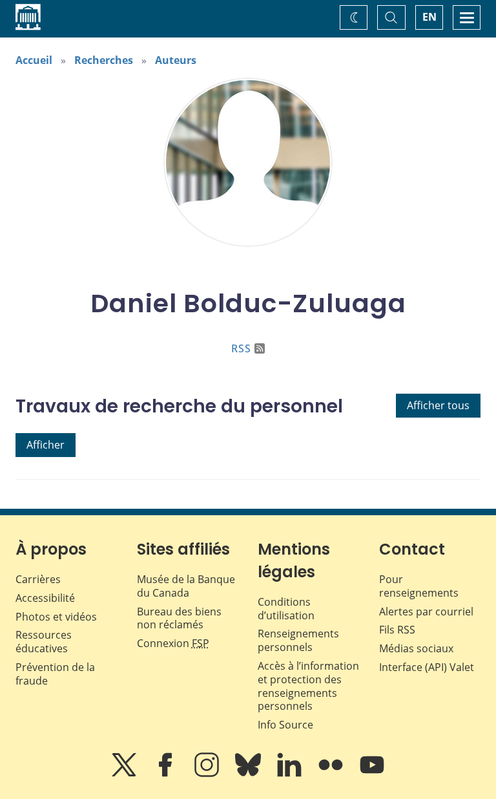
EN (429, 17)
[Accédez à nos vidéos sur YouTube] (372, 774)
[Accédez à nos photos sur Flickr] (332, 774)
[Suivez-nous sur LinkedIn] (290, 774)
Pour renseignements (419, 586)
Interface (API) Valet (426, 667)
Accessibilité (45, 598)
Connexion (173, 643)
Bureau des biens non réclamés (179, 618)
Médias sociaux (416, 648)
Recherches (103, 60)
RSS (241, 348)
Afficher (45, 445)
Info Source (285, 725)
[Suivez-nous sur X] (125, 774)
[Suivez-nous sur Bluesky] (249, 774)
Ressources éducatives (44, 641)
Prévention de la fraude (55, 674)
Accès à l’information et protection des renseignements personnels (308, 686)
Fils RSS (397, 630)
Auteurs (175, 60)
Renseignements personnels (298, 640)
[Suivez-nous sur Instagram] (208, 774)
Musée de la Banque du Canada (186, 586)
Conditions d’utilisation (286, 609)
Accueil (34, 60)
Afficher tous (438, 405)
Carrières (38, 579)
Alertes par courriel (426, 611)
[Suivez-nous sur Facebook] (166, 774)
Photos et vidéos (56, 617)
